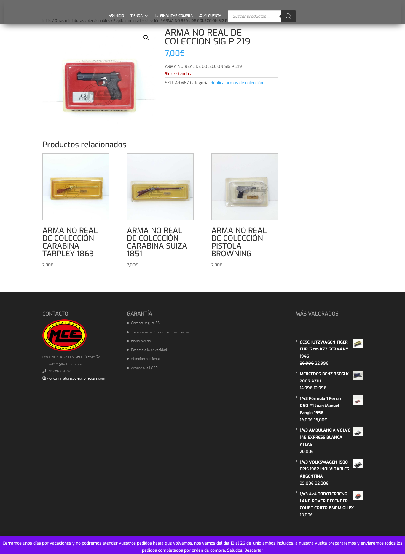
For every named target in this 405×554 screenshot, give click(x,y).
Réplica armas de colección (237, 83)
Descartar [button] (253, 550)
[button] (146, 37)
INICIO (119, 15)
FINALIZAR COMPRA (176, 15)
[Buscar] (288, 16)
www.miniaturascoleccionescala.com (75, 378)
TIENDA (136, 15)
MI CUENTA (212, 15)
